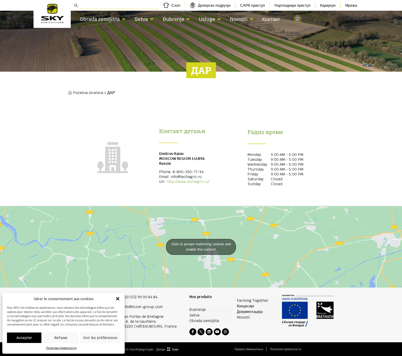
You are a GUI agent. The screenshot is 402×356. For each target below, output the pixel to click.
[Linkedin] (209, 331)
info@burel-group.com (142, 306)
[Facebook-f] (192, 331)
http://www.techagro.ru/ (188, 181)
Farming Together (252, 300)
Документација (250, 311)
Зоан (175, 349)
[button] (117, 298)
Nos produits (200, 296)
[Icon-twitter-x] (201, 331)
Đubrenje (173, 19)
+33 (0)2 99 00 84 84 (139, 297)
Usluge (207, 19)
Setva (141, 19)
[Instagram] (225, 331)
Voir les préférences (100, 338)
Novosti (239, 19)
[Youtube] (217, 331)
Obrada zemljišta (100, 19)
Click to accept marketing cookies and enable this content (201, 247)
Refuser (61, 338)
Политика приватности (61, 348)
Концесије (245, 306)
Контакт (271, 19)
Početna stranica (88, 92)
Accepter (24, 338)
